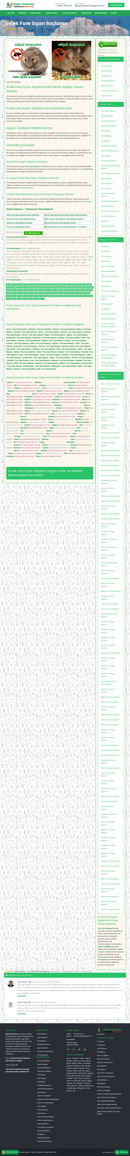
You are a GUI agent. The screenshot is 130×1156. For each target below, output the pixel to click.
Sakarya (61, 293)
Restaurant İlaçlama (108, 271)
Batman (79, 296)
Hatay (13, 290)
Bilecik (69, 284)
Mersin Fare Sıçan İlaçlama (110, 591)
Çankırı (21, 287)
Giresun (82, 287)
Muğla (30, 293)
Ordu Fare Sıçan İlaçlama (110, 720)
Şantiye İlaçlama (107, 304)
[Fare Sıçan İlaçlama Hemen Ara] (108, 42)
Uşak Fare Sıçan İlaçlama (110, 796)
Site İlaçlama (105, 261)
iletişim (80, 169)
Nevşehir (40, 293)
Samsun (67, 293)
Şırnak (85, 296)
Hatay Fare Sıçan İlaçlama (110, 578)
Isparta (19, 290)
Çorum (26, 287)
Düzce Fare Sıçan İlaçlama (110, 909)
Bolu (84, 284)
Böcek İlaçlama (106, 66)
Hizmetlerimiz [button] (35, 13)
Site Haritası (101, 1034)
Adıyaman (14, 284)
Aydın (57, 284)
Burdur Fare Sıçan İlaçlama (110, 470)
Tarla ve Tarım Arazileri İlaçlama (107, 1104)
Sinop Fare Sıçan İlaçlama (110, 750)
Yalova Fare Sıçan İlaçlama (110, 884)
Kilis (30, 298)
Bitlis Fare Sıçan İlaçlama (110, 460)
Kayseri (54, 290)
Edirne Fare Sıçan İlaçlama (110, 514)
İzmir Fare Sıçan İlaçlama (110, 604)
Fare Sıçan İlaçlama (108, 111)
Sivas (81, 293)
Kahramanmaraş (16, 293)
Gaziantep (75, 287)
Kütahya (83, 290)
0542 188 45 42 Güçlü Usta (107, 49)
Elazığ (49, 287)
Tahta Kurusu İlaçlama (109, 126)
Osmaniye (36, 298)
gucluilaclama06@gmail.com (91, 5)
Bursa (8, 287)
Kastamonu (47, 290)
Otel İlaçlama (105, 251)
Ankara (41, 284)
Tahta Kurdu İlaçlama (108, 161)
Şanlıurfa (25, 296)
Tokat (7, 296)
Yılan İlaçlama (106, 188)
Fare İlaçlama (106, 131)
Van (36, 296)
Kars (40, 290)
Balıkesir (63, 284)
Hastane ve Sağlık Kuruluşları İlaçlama (109, 1094)
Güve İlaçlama (106, 178)
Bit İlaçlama (105, 221)
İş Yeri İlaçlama (106, 256)
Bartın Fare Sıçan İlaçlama (110, 866)
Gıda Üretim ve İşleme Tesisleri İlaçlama (109, 1108)
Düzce (42, 298)
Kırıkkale (73, 296)
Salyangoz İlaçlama (108, 226)
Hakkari (8, 290)
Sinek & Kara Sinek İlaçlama (46, 1117)
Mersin (25, 290)
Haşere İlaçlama (107, 71)
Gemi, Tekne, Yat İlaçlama (110, 291)
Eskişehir (68, 287)
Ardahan (8, 298)
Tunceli (20, 296)
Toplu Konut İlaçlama (108, 314)
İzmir (36, 290)
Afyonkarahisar (23, 284)
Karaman (66, 296)
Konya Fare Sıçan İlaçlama (110, 653)
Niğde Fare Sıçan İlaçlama (110, 715)
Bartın (90, 296)
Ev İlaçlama (105, 246)
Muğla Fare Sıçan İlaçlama (110, 697)
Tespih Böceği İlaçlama (109, 231)
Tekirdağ (87, 293)
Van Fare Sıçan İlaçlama (109, 801)
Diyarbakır (38, 287)
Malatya (90, 290)
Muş (35, 293)
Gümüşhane (89, 287)
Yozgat (41, 296)
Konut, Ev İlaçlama (107, 266)
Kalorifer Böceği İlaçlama (110, 201)
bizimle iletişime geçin (26, 188)
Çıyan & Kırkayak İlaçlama (110, 173)
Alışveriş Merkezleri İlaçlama (106, 1101)
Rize (56, 293)
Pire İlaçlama (105, 141)
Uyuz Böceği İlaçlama (108, 121)
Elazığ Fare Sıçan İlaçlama (110, 519)
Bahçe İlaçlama (106, 281)
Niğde (46, 293)
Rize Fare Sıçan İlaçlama (110, 725)
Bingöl (74, 284)
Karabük (25, 298)
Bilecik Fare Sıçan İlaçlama (110, 450)
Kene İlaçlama (106, 156)
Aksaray (54, 296)
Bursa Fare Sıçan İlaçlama (110, 475)
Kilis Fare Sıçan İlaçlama (110, 896)
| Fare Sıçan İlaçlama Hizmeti (19, 382)
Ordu (51, 293)
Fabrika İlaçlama (107, 96)
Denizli (32, 287)
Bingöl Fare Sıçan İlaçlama (110, 455)
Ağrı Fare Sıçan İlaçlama (109, 404)
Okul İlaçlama (106, 286)
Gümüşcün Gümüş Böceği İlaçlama (48, 1099)
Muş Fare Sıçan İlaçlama (110, 702)
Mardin (25, 293)
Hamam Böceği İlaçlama (110, 151)
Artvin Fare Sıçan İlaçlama (110, 433)
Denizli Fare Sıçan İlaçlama (110, 501)
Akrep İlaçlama (106, 136)
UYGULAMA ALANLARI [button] (69, 13)
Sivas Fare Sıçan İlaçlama (110, 755)
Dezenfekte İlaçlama (108, 81)
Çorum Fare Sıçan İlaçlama (110, 496)
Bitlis (79, 284)
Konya (77, 290)
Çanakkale (14, 287)
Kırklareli (59, 290)
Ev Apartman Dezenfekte (110, 91)
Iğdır (14, 298)
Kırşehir (66, 290)
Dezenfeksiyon (106, 76)
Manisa (8, 293)
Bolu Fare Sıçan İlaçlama (110, 465)
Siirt (72, 293)
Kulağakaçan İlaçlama (109, 146)
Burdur (89, 284)
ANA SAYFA (11, 13)
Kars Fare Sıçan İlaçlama (110, 609)
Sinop (76, 293)
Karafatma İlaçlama (108, 216)
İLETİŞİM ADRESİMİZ (116, 5)
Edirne (44, 287)
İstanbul (31, 290)
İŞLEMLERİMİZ (86, 13)
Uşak (31, 296)
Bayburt (60, 296)
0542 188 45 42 (65, 5)
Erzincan (55, 287)
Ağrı (30, 284)
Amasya (35, 284)
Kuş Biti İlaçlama (107, 116)
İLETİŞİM (113, 13)
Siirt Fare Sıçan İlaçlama (109, 745)
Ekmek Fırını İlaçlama (108, 319)
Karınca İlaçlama (107, 183)
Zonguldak (47, 296)
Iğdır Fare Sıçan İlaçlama (110, 879)
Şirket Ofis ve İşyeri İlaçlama (106, 1076)
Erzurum (62, 287)
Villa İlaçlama (106, 309)
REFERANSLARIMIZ (101, 13)
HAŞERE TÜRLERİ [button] (51, 13)
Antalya (47, 284)
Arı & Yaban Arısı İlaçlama (110, 211)
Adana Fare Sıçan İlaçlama (110, 384)
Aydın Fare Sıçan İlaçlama (110, 438)
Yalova (19, 298)
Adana (8, 284)
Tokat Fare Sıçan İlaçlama (110, 768)
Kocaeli (72, 290)
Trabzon (13, 296)
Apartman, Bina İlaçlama (110, 276)
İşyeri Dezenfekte (107, 86)
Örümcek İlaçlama (107, 206)
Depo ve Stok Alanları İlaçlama (106, 1097)
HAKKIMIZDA (22, 13)
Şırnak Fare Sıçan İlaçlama (110, 861)
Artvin (52, 284)
